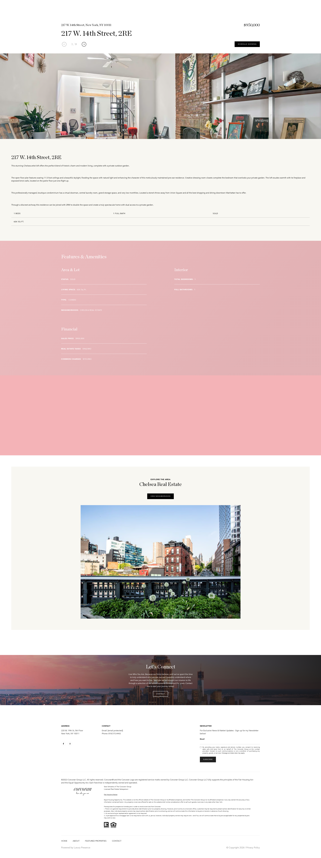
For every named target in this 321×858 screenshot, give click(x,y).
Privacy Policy (253, 847)
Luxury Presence (82, 847)
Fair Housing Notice (110, 794)
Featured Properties (95, 841)
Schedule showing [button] (247, 44)
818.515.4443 (114, 733)
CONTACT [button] (160, 694)
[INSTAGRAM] (70, 743)
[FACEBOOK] (63, 743)
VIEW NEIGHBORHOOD (160, 496)
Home (64, 841)
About (76, 841)
